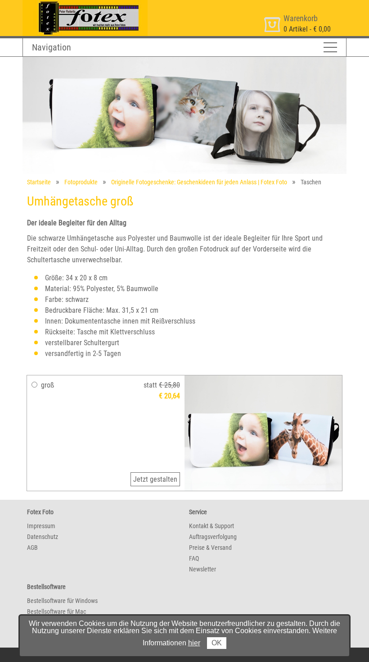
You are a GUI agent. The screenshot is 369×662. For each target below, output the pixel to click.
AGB (32, 547)
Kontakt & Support (211, 526)
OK (217, 643)
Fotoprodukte (81, 182)
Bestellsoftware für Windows (62, 600)
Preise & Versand (210, 547)
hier (194, 643)
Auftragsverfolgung (213, 536)
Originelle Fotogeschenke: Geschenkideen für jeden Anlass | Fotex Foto (199, 182)
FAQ (194, 558)
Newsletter (202, 569)
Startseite (39, 182)
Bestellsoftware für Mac (56, 611)
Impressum (41, 526)
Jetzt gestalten (155, 479)
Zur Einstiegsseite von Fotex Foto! (72, 4)
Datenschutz (42, 536)
